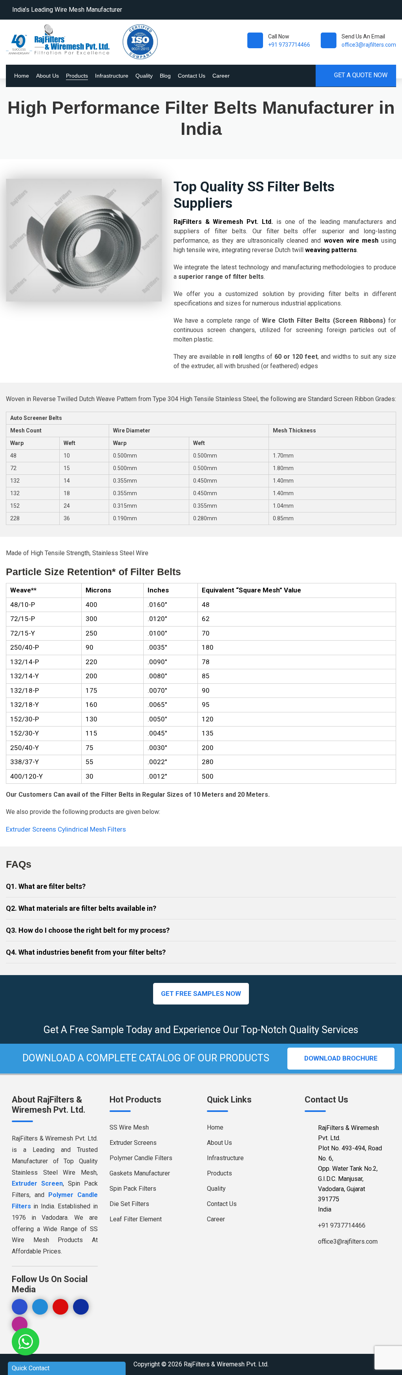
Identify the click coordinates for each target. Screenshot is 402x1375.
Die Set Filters (129, 1204)
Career (221, 76)
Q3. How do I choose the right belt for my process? (88, 930)
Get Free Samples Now (201, 993)
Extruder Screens (32, 829)
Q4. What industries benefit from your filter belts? (86, 952)
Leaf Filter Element (136, 1219)
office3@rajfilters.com (369, 45)
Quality (144, 76)
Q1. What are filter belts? (46, 886)
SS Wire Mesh (129, 1127)
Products (77, 76)
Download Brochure (341, 1058)
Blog (165, 76)
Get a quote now (360, 75)
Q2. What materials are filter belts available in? (81, 908)
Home (21, 76)
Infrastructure (111, 76)
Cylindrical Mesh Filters (92, 829)
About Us (47, 76)
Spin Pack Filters (133, 1188)
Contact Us (191, 76)
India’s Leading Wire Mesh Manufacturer (67, 9)
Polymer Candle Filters (141, 1158)
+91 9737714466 (289, 45)
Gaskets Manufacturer (140, 1173)
